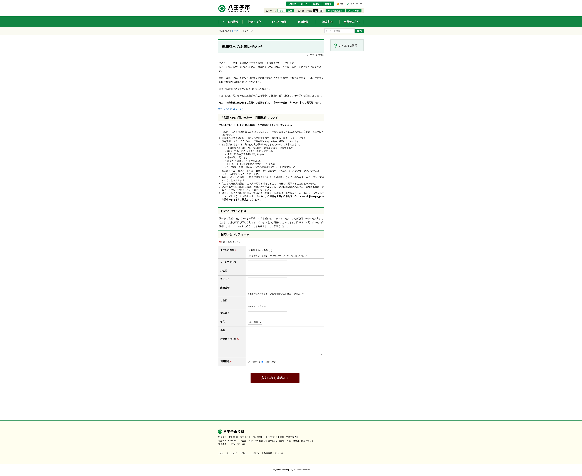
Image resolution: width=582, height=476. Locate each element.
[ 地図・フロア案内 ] (288, 436)
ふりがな (355, 10)
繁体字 (328, 3)
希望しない (269, 250)
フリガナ (224, 279)
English (292, 3)
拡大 (290, 10)
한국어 (304, 3)
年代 (222, 321)
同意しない (270, 361)
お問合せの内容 (229, 338)
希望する (255, 250)
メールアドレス (229, 262)
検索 (359, 30)
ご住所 (225, 300)
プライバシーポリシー (250, 453)
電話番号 (226, 312)
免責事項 (268, 453)
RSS (341, 4)
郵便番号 (224, 287)
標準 (281, 10)
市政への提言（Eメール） (231, 109)
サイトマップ (356, 4)
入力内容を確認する (275, 377)
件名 (223, 330)
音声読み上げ (336, 10)
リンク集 (279, 453)
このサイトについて (227, 453)
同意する (256, 361)
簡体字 (316, 4)
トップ (235, 30)
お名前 (225, 270)
